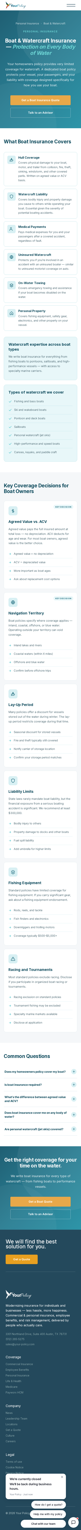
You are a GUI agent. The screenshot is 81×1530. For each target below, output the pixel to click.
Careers (11, 1441)
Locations (12, 1424)
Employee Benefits (17, 1369)
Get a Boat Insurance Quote (40, 100)
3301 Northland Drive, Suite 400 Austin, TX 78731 (36, 1334)
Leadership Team (16, 1418)
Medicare (12, 1386)
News (9, 1412)
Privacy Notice (15, 1473)
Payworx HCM (14, 1392)
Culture (10, 1435)
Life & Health (13, 1381)
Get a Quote (13, 1429)
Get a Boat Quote (40, 1201)
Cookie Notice (15, 1467)
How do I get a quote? (48, 1504)
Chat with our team (43, 1523)
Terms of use (14, 1461)
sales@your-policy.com (20, 1344)
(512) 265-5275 (15, 1339)
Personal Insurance (27, 23)
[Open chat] (73, 1522)
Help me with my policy (48, 1514)
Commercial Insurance (19, 1364)
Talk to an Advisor (40, 112)
